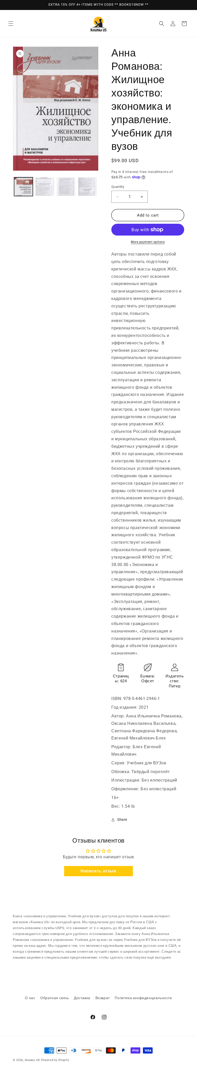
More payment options (148, 242)
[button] (10, 23)
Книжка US (32, 1060)
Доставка (82, 998)
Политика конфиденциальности (143, 998)
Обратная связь (54, 998)
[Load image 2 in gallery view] (44, 186)
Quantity (117, 187)
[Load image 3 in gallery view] (66, 186)
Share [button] (122, 819)
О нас (30, 998)
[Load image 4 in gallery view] (87, 186)
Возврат (102, 998)
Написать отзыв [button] (98, 871)
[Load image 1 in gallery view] (23, 186)
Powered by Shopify (55, 1060)
